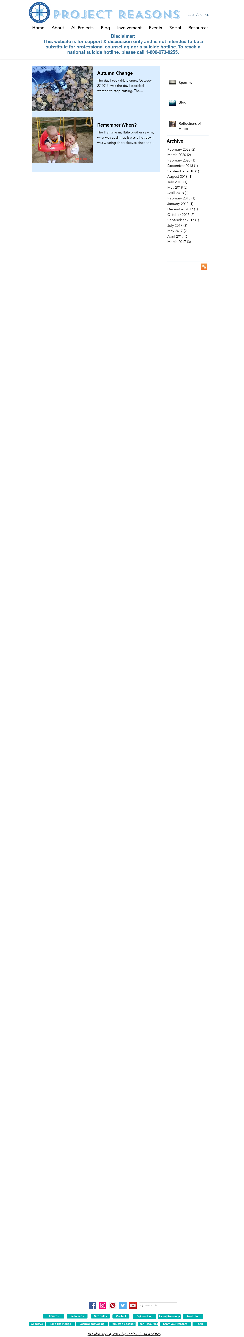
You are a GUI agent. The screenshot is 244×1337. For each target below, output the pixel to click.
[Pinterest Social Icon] (112, 1305)
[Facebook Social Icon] (92, 1305)
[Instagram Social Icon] (102, 1305)
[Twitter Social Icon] (123, 1305)
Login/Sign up (198, 14)
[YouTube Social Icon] (133, 1305)
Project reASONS (116, 14)
